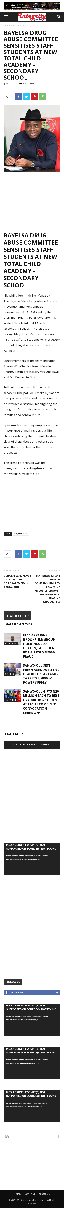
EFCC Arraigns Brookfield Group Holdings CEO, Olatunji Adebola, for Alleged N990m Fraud (39, 646)
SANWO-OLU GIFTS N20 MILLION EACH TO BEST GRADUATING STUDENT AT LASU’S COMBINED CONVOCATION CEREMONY (41, 702)
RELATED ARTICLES (17, 616)
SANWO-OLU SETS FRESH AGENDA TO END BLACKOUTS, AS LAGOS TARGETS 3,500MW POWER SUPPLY (41, 674)
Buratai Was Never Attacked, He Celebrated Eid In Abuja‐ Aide (17, 581)
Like (56, 992)
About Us (44, 1193)
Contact (30, 1193)
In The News (19, 25)
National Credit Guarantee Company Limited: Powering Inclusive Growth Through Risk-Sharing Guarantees (47, 589)
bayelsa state (21, 533)
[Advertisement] (32, 200)
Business (9, 674)
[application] (32, 859)
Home (7, 25)
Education (10, 700)
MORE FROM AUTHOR (19, 624)
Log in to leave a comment (32, 744)
